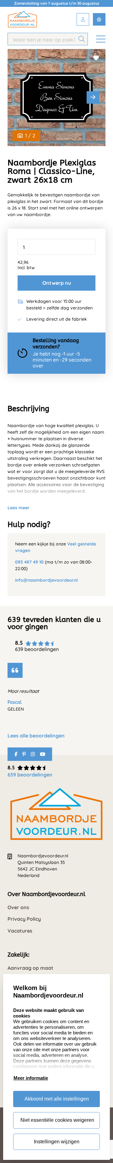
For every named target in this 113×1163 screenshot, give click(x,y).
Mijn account (83, 19)
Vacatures (20, 931)
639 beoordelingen (30, 774)
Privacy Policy (24, 919)
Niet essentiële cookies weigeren (57, 1120)
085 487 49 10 (29, 562)
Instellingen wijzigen (56, 1141)
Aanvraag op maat (30, 968)
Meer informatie (30, 1078)
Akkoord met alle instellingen (56, 1098)
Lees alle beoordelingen (36, 736)
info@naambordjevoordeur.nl (46, 580)
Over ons (18, 907)
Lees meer (19, 507)
